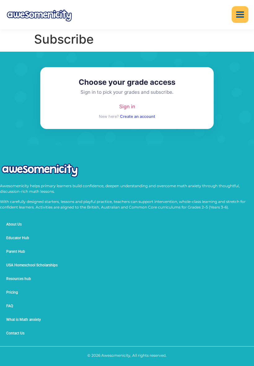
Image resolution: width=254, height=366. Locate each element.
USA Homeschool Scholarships (32, 265)
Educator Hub (17, 238)
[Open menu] (240, 14)
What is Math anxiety (23, 319)
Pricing (12, 292)
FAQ (9, 306)
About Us (14, 224)
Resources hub (18, 279)
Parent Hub (15, 251)
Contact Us (15, 333)
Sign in (127, 106)
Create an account (137, 116)
